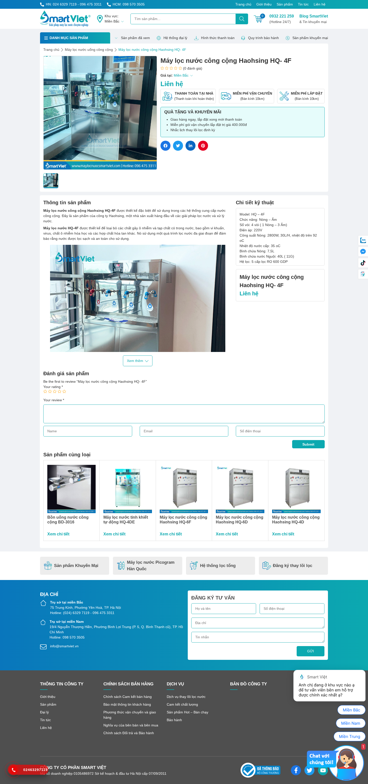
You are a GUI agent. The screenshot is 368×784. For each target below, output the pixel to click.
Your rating (53, 387)
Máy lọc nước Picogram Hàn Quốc (150, 565)
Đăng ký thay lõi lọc (292, 565)
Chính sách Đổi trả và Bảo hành (128, 733)
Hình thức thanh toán (218, 38)
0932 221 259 (281, 19)
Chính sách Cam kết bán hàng (127, 697)
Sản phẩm (285, 4)
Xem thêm (135, 361)
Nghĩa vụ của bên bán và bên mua (130, 725)
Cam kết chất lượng (182, 704)
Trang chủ (243, 4)
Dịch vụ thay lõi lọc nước (186, 697)
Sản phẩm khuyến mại (310, 38)
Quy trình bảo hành (263, 38)
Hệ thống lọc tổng (218, 565)
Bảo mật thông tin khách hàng (127, 704)
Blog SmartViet (313, 19)
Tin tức (303, 4)
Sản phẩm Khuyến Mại (76, 565)
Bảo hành (174, 720)
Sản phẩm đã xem (135, 38)
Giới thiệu (264, 4)
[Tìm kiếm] (242, 19)
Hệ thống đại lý (175, 38)
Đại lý (44, 712)
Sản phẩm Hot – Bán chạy (187, 712)
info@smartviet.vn (64, 646)
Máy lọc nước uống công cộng (89, 50)
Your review (53, 400)
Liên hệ (319, 4)
